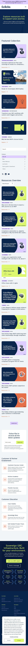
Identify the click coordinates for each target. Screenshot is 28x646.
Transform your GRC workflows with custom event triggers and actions (12, 114)
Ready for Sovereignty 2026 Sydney (12, 89)
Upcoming (4, 137)
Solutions (3, 598)
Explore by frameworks (18, 599)
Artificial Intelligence (7, 60)
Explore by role (17, 598)
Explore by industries (18, 601)
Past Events (5, 86)
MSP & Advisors (5, 202)
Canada (4, 305)
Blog (15, 606)
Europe (3, 409)
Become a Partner (5, 608)
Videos (15, 615)
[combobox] (14, 149)
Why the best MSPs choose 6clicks (12, 139)
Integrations (5, 111)
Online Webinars (17, 610)
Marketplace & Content (6, 601)
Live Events (16, 611)
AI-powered (5, 254)
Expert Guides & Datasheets (19, 613)
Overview (3, 606)
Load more (14, 423)
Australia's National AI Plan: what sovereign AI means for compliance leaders (12, 63)
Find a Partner (4, 610)
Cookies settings (14, 636)
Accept (19, 640)
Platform (3, 599)
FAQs (15, 608)
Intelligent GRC (6, 228)
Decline (9, 640)
